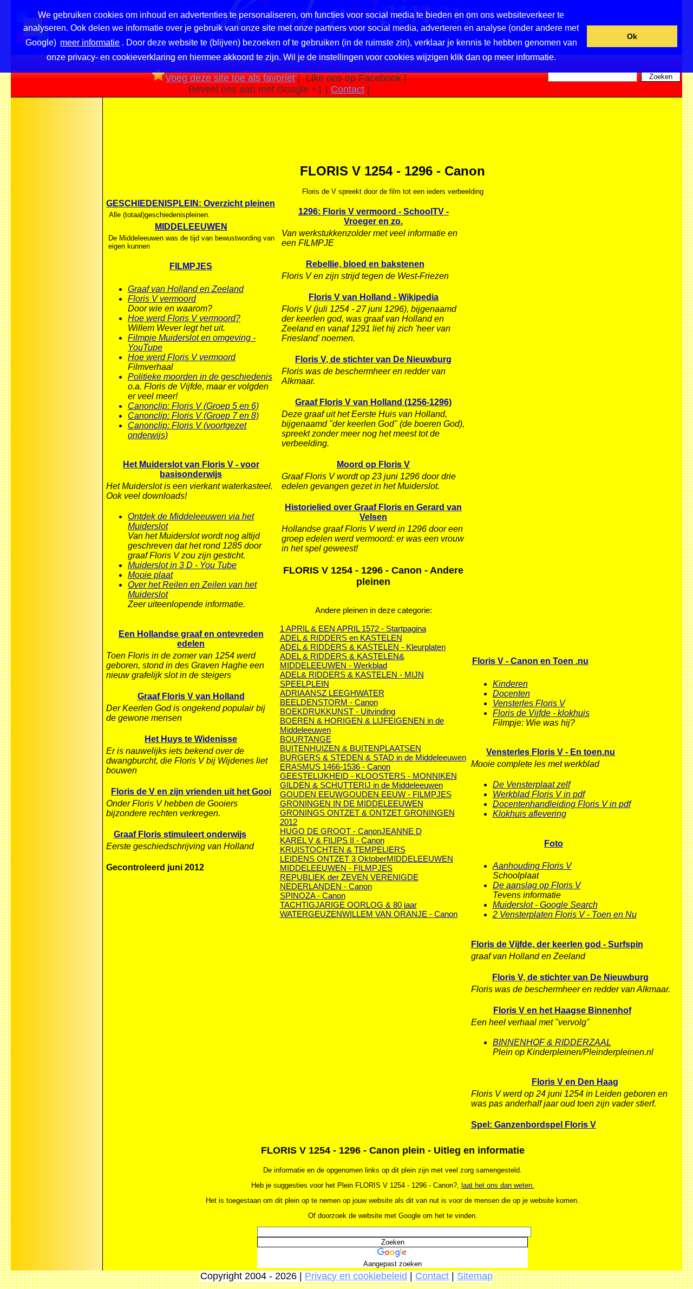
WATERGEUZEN (311, 914)
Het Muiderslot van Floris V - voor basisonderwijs (191, 469)
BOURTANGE (305, 739)
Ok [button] (632, 36)
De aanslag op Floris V (537, 885)
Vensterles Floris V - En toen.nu (550, 752)
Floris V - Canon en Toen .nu (530, 661)
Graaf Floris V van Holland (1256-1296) (373, 402)
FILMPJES (190, 266)
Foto (553, 843)
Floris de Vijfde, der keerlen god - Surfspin (557, 944)
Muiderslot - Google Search (545, 904)
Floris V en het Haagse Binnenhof (562, 1010)
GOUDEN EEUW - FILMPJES (397, 794)
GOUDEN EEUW (311, 794)
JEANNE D (401, 831)
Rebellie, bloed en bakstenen (365, 264)
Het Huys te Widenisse (191, 739)
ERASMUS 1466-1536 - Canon (335, 766)
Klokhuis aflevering (529, 813)
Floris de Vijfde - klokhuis (541, 713)
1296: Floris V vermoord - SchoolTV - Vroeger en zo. (373, 216)
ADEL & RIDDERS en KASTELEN (341, 637)
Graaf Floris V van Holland (191, 696)
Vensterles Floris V (529, 703)
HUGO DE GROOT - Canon (330, 831)
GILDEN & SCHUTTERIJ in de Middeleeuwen (361, 785)
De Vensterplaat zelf (531, 784)
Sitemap (475, 1276)
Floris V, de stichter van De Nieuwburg (373, 359)
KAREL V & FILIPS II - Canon (332, 840)
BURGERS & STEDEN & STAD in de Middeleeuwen (373, 757)
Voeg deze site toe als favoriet (230, 78)
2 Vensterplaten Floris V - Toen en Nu (565, 914)
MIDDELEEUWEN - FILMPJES (336, 868)
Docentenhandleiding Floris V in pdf (562, 804)
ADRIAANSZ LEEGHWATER (332, 693)
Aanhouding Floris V (532, 865)
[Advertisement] (55, 270)
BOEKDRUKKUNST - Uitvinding (337, 711)
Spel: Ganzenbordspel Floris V (533, 1124)
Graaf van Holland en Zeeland (186, 289)
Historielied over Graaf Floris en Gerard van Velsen (373, 512)
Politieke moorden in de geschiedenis (200, 376)
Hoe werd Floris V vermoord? (184, 318)
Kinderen (510, 683)
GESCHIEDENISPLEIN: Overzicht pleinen (190, 203)
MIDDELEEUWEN (191, 226)
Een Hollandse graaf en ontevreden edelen (191, 638)
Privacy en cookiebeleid (356, 1276)
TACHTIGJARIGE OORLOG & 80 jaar (348, 904)
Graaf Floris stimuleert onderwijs (180, 834)
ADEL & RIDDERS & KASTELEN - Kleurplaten (363, 647)
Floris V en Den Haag (575, 1081)
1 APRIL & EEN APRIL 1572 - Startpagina (353, 628)
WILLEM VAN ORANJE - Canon (399, 914)
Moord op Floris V (373, 464)
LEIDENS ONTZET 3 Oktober (333, 858)
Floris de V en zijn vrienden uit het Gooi (191, 791)
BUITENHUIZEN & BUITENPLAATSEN (350, 748)
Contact (347, 89)
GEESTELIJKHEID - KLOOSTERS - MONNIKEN (368, 775)
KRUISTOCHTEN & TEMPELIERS (343, 849)
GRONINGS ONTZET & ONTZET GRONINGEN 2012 (367, 817)
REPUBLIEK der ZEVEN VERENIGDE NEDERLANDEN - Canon (349, 882)
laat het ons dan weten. (497, 1185)
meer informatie (90, 42)
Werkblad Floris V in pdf (539, 794)
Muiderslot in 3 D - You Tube (182, 565)
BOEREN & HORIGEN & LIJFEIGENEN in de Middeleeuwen (362, 725)
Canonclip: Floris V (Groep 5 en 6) (193, 406)
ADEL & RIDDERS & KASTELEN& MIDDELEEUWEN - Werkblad (342, 661)
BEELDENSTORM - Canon (329, 702)
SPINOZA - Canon (312, 895)
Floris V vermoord (162, 298)
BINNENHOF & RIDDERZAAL (552, 1042)
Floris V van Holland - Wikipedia (374, 297)
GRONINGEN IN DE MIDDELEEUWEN (351, 803)
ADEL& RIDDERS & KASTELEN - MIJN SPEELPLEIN (352, 679)
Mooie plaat (150, 575)
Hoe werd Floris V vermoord (182, 357)
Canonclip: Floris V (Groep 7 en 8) (193, 415)
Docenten (511, 693)
